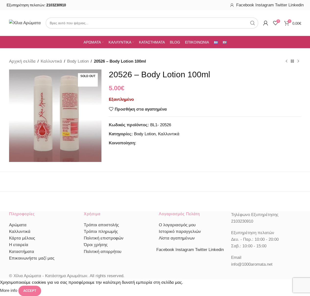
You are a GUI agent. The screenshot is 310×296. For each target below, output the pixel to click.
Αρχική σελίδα (22, 61)
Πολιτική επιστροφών (104, 238)
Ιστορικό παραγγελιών (180, 231)
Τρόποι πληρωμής (101, 231)
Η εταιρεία (18, 244)
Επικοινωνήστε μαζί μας (31, 258)
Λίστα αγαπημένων (177, 238)
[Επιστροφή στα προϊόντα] (292, 61)
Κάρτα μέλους (22, 238)
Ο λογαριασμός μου (177, 225)
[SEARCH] (252, 23)
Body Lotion (78, 61)
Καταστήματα (21, 251)
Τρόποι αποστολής (101, 225)
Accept (29, 291)
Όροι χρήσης (96, 244)
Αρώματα (17, 225)
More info (9, 290)
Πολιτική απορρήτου (102, 251)
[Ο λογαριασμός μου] (232, 5)
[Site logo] (25, 22)
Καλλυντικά (51, 61)
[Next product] (298, 61)
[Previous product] (286, 61)
